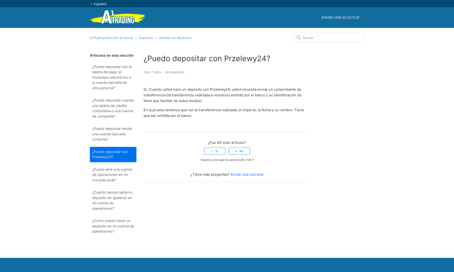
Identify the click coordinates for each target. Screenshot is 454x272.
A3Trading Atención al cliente (111, 38)
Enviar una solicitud (340, 17)
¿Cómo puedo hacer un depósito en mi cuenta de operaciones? (113, 226)
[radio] (214, 151)
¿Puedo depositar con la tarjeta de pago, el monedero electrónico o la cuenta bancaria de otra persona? (111, 77)
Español (99, 3)
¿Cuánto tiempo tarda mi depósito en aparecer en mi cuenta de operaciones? (112, 200)
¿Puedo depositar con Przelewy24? (110, 154)
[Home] (117, 22)
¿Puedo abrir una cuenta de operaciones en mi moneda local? (112, 174)
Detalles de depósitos (175, 38)
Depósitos (146, 38)
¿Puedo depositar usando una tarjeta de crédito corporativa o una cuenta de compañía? (113, 108)
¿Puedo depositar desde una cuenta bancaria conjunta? (112, 133)
